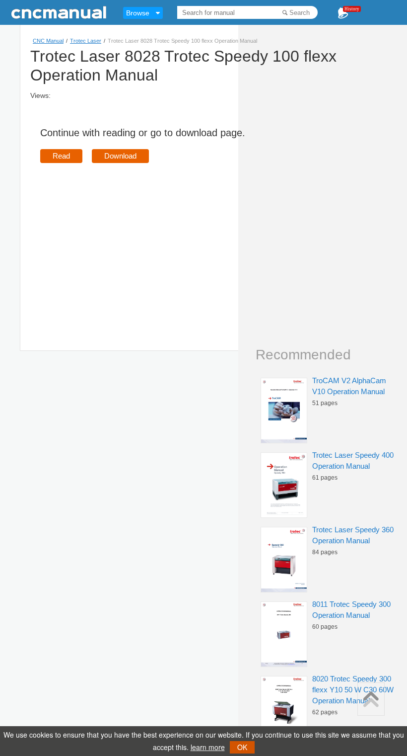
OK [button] (242, 747)
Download (120, 156)
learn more (208, 747)
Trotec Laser (85, 41)
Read (61, 156)
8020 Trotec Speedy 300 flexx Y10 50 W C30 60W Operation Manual (353, 689)
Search (299, 12)
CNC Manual (48, 41)
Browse (137, 13)
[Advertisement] (123, 242)
